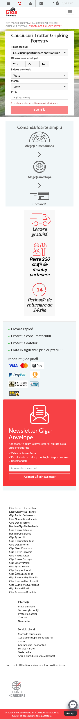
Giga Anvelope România (22, 592)
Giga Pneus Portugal (20, 559)
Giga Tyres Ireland (19, 566)
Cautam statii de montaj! (32, 644)
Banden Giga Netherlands (23, 526)
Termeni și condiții (28, 610)
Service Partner (27, 648)
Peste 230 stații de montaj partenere (39, 266)
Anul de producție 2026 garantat (36, 655)
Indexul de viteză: (21, 69)
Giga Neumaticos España (23, 518)
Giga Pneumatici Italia (21, 540)
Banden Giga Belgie (20, 533)
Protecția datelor (27, 613)
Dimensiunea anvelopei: (24, 58)
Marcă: (15, 80)
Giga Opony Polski (19, 562)
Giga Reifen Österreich (22, 515)
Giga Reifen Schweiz (20, 551)
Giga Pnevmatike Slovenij (23, 581)
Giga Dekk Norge (18, 544)
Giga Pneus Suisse (19, 555)
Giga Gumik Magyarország (24, 584)
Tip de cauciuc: (19, 46)
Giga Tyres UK (17, 537)
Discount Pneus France (22, 511)
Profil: (14, 92)
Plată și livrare (26, 606)
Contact (22, 617)
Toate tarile (24, 652)
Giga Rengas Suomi (20, 570)
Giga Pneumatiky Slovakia (23, 577)
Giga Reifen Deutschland (23, 507)
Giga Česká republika (21, 573)
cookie (27, 712)
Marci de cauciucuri (29, 633)
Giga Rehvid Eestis (19, 588)
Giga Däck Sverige (19, 522)
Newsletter (24, 621)
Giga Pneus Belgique (20, 529)
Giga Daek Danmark (20, 548)
